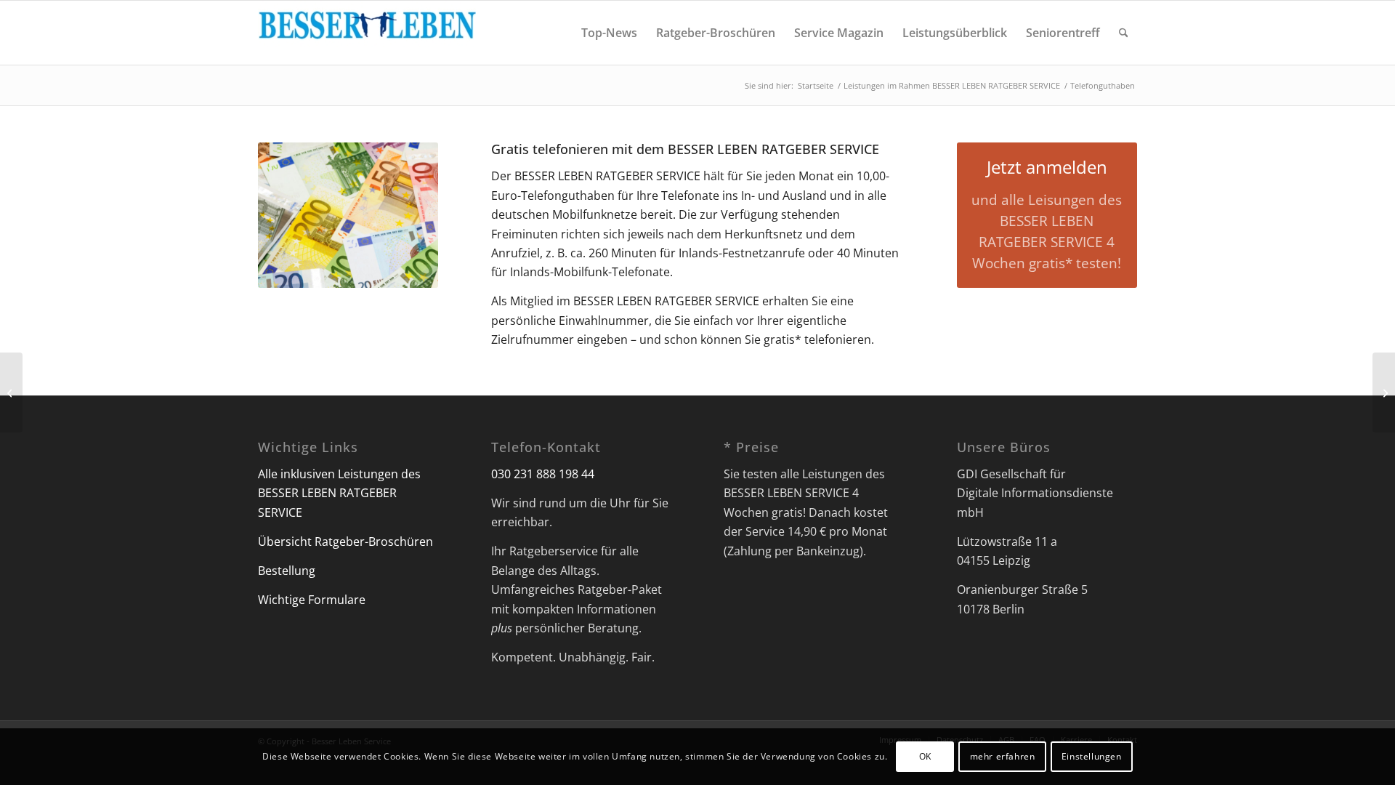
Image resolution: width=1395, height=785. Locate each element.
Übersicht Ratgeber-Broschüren (345, 542)
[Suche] (1123, 33)
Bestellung (286, 571)
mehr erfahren (1002, 756)
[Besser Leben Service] (367, 33)
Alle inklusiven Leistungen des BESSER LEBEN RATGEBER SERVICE (339, 493)
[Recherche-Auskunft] (1383, 392)
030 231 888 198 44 (542, 474)
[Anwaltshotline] (11, 392)
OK (925, 756)
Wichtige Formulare (311, 600)
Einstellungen (1092, 756)
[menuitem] (609, 33)
